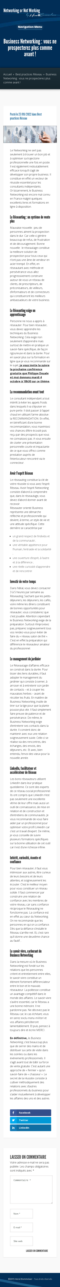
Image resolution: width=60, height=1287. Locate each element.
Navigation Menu (30, 27)
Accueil (7, 74)
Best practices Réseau (28, 74)
